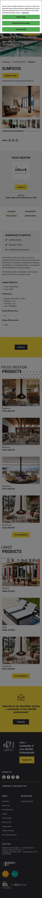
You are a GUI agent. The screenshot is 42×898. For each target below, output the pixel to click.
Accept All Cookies (21, 29)
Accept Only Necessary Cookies (21, 23)
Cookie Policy (25, 13)
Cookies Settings (21, 17)
